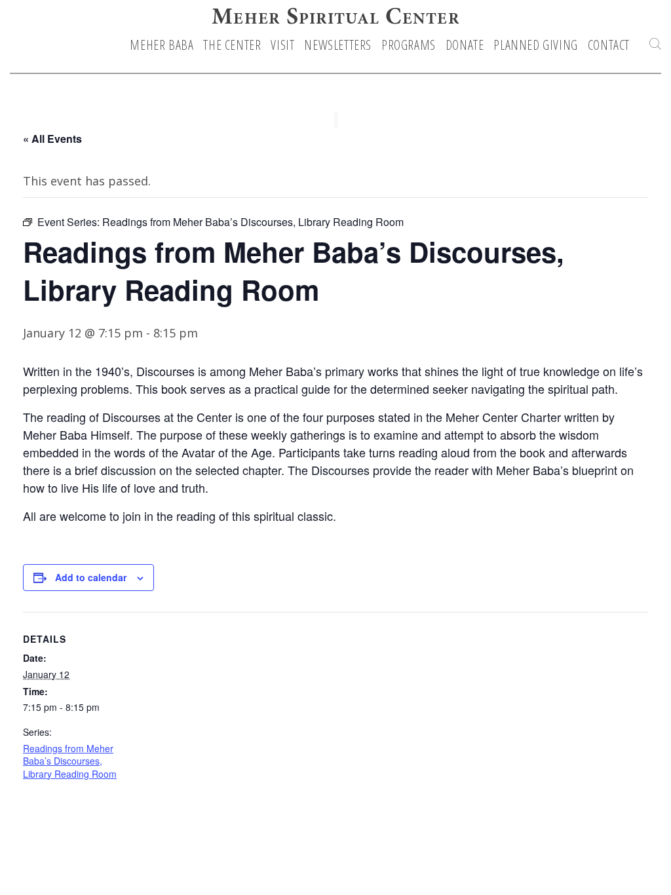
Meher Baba (161, 45)
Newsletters (338, 45)
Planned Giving (535, 45)
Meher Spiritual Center (335, 18)
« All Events (52, 138)
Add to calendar (90, 577)
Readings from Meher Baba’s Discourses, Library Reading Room (70, 761)
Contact (609, 45)
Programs (408, 45)
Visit (282, 45)
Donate (465, 45)
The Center (232, 45)
